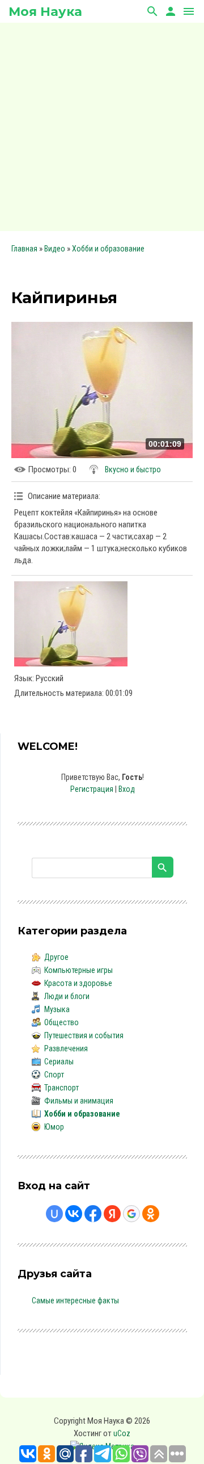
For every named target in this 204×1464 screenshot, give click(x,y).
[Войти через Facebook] (92, 1213)
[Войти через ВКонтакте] (73, 1213)
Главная (24, 248)
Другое (56, 957)
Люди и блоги (67, 996)
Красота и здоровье (78, 983)
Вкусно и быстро (133, 469)
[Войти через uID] (54, 1213)
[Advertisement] (102, 125)
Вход (126, 789)
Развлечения (66, 1048)
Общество (61, 1022)
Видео (54, 248)
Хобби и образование (108, 248)
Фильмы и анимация (78, 1100)
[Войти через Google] (131, 1213)
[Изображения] (71, 623)
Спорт (54, 1074)
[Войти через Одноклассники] (150, 1213)
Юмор (54, 1126)
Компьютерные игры (78, 970)
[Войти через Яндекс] (112, 1213)
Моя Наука (45, 11)
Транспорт (61, 1087)
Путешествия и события (84, 1035)
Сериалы (59, 1061)
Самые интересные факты (75, 1300)
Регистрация (91, 789)
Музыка (57, 1009)
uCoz (121, 1433)
